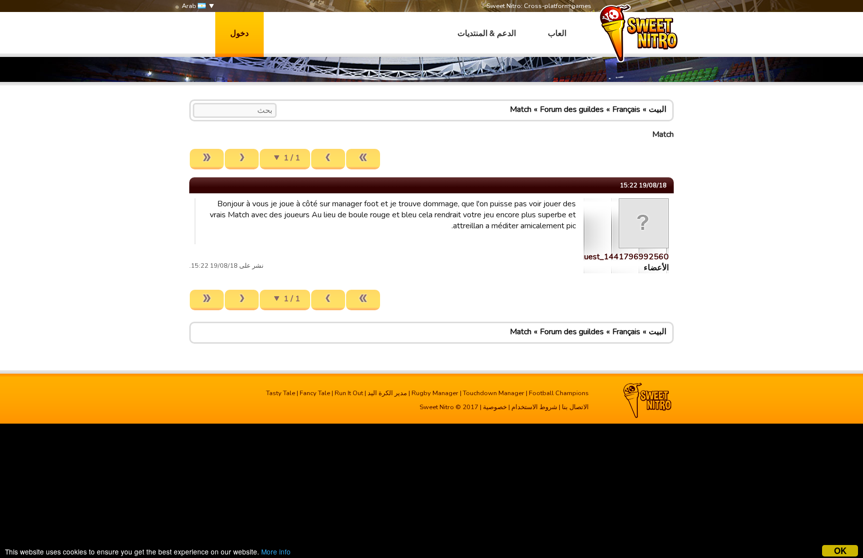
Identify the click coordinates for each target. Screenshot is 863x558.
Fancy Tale (315, 393)
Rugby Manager (435, 393)
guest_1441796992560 (624, 256)
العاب (557, 33)
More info (276, 552)
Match (520, 109)
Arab (190, 5)
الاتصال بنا (575, 407)
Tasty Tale (280, 393)
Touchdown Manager (493, 393)
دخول (239, 33)
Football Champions (559, 393)
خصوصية (495, 407)
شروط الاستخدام (534, 407)
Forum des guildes (572, 109)
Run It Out (349, 393)
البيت (657, 109)
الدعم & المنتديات (486, 33)
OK (840, 551)
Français (626, 109)
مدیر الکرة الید (387, 393)
